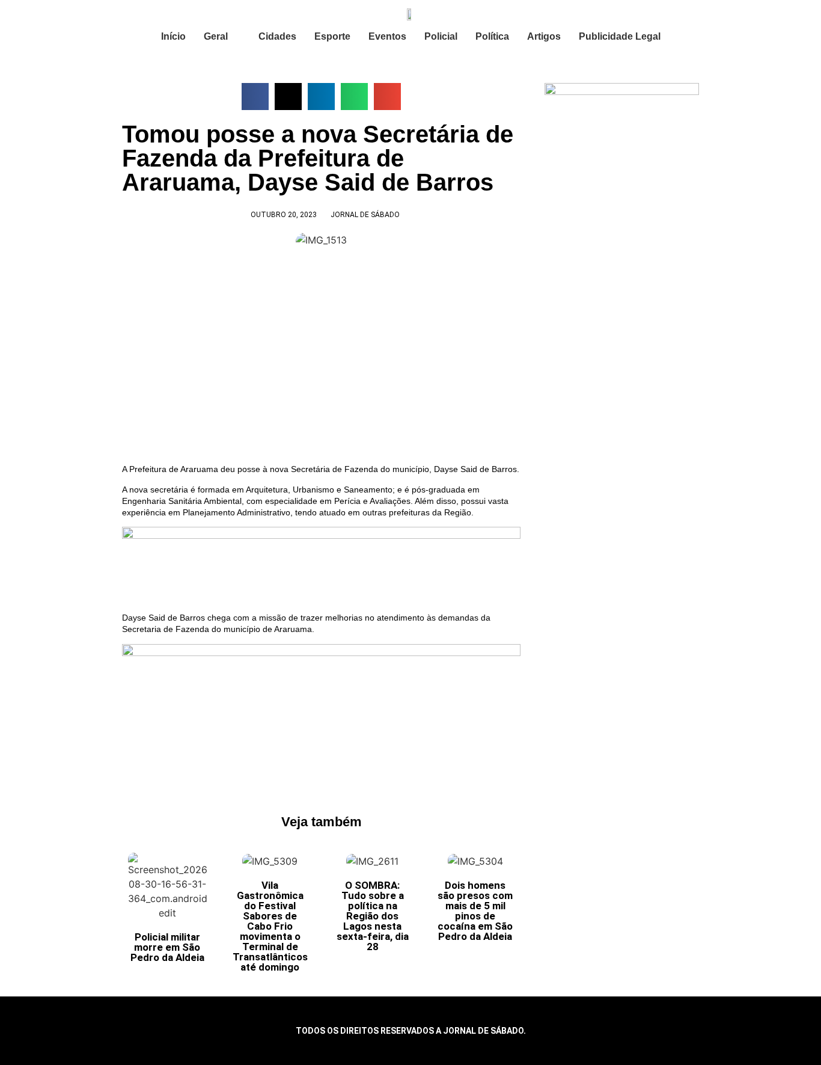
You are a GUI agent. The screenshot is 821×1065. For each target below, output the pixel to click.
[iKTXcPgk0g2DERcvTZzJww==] (321, 536)
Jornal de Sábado (365, 214)
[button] (255, 96)
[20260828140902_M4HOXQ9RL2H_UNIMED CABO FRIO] (321, 653)
